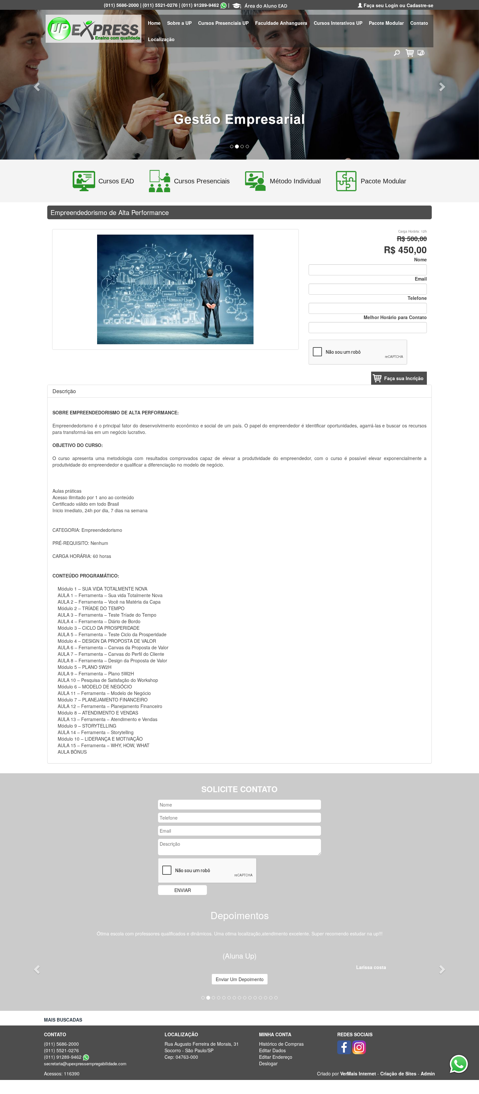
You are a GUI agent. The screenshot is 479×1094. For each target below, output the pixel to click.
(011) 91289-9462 (200, 5)
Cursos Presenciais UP (223, 23)
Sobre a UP (179, 23)
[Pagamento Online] (421, 52)
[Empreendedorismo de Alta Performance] (175, 288)
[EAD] (259, 5)
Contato (419, 23)
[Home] (93, 28)
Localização (161, 39)
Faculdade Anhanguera (281, 23)
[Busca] (397, 52)
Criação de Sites (398, 1073)
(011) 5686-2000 (121, 5)
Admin (428, 1073)
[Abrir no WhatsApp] (223, 5)
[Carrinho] (408, 52)
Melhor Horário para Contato (395, 317)
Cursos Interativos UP (338, 23)
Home (154, 23)
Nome (420, 259)
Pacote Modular (386, 23)
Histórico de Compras (281, 1043)
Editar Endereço (275, 1057)
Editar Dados (272, 1050)
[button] (36, 85)
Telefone (417, 298)
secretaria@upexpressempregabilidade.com (85, 1063)
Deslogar (268, 1063)
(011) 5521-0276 (160, 5)
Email (421, 278)
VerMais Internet (358, 1073)
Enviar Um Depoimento (240, 979)
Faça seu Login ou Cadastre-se (397, 5)
